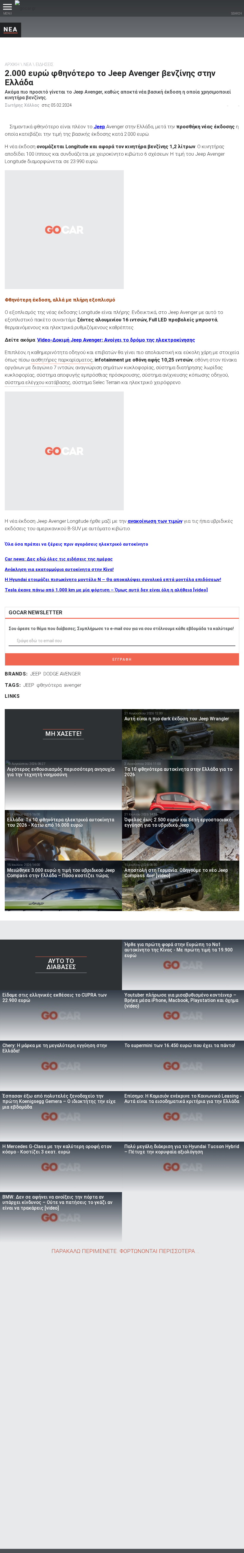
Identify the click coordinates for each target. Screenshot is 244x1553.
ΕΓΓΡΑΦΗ (122, 659)
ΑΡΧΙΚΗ (12, 64)
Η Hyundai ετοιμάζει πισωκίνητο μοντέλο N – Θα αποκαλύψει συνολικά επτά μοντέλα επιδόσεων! (113, 579)
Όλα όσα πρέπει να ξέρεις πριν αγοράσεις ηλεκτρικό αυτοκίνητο (76, 544)
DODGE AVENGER (62, 674)
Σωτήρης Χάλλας (22, 105)
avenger (72, 685)
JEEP (35, 674)
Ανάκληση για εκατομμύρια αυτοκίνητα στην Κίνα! (59, 569)
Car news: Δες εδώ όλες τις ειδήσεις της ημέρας (59, 559)
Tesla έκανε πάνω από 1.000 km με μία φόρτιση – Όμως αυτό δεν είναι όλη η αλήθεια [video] (106, 590)
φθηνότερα (49, 685)
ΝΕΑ (11, 29)
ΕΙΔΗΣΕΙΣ (45, 64)
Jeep (99, 127)
